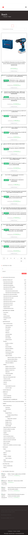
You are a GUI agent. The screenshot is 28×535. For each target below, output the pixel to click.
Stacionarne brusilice (10, 352)
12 (21, 261)
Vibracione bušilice (9, 373)
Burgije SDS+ (8, 416)
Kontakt (18, 531)
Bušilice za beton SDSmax (11, 368)
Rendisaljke (8, 336)
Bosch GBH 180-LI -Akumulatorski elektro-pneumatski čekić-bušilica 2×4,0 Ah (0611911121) (14, 197)
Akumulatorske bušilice (8, 283)
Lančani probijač (9, 334)
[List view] (15, 26)
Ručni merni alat (6, 463)
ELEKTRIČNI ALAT (6, 321)
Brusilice (5, 341)
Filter (24, 273)
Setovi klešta (8, 451)
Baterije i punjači (18, 113)
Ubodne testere (9, 339)
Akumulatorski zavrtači (8, 304)
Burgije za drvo (8, 422)
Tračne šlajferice (9, 353)
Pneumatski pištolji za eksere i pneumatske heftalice (13, 401)
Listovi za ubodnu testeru (8, 436)
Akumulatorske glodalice (8, 285)
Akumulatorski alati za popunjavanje (10, 296)
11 (24, 258)
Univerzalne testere (7, 380)
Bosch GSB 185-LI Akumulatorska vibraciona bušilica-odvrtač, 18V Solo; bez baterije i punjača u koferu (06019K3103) (14, 64)
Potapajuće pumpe (7, 317)
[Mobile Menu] (26, 7)
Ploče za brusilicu (6, 441)
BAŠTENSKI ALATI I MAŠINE (8, 310)
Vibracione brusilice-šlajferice (11, 361)
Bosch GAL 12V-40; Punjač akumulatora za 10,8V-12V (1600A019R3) (14, 116)
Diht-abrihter (8, 327)
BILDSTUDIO (21, 533)
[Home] (1, 16)
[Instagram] (14, 1)
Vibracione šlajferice (9, 362)
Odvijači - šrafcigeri (7, 456)
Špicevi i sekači (6, 443)
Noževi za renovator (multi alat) (9, 439)
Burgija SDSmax (9, 412)
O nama (14, 531)
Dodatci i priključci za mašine (9, 429)
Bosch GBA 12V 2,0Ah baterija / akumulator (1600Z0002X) (14, 180)
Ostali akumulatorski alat (8, 308)
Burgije (4, 411)
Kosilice (4, 314)
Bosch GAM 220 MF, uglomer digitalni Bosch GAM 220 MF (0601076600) (14, 133)
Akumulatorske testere (8, 288)
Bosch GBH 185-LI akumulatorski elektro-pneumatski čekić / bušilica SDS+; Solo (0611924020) (14, 230)
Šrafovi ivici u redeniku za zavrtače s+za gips (12, 444)
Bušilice (4, 364)
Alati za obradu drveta (7, 323)
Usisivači (5, 382)
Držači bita (8, 407)
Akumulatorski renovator (8, 297)
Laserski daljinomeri (11, 78)
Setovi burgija (8, 425)
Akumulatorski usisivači (8, 303)
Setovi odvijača (9, 458)
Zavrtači (5, 384)
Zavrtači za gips (9, 387)
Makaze (5, 454)
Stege (4, 460)
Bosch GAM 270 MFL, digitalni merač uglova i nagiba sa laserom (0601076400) (14, 164)
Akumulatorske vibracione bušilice (9, 60)
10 (21, 258)
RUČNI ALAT (5, 447)
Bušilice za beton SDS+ (10, 366)
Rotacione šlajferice (9, 348)
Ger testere (8, 329)
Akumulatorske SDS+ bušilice (10, 211)
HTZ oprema (6, 434)
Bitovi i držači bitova (7, 405)
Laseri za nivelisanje (12, 130)
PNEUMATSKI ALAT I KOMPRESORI (10, 399)
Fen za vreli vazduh (7, 375)
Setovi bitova (8, 409)
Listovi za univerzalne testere (9, 437)
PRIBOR (4, 403)
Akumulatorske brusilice (8, 281)
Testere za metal (6, 378)
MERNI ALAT (17, 78)
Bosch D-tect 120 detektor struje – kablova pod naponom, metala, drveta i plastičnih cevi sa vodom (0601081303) (14, 99)
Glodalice (7, 330)
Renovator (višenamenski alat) (9, 377)
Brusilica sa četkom (9, 343)
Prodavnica (10, 531)
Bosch (10, 16)
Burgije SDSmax (9, 420)
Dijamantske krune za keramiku (9, 427)
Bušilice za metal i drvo (10, 370)
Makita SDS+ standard (12, 418)
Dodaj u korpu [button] (14, 71)
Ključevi (4, 452)
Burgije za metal (9, 423)
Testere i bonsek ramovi (8, 461)
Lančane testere (6, 316)
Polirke (7, 345)
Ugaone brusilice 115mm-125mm (14, 357)
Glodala (5, 432)
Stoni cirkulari (8, 337)
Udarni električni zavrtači (10, 386)
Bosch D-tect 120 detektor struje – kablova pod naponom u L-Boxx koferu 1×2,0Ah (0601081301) (14, 81)
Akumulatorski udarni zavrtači (9, 301)
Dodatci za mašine (7, 430)
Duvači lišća (5, 312)
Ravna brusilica (8, 346)
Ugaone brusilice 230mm (12, 359)
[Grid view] (12, 26)
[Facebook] (13, 1)
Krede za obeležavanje (7, 465)
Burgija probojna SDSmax (13, 414)
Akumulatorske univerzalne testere (12, 292)
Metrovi (5, 467)
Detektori (5, 393)
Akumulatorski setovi (7, 299)
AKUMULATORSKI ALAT (20, 60)
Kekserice (7, 332)
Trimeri (4, 319)
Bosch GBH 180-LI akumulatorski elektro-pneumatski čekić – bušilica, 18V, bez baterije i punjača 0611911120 (14, 213)
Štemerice (7, 371)
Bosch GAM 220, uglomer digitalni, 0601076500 (14, 148)
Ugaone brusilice (9, 355)
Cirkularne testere (9, 325)
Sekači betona (8, 350)
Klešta (4, 449)
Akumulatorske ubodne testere (12, 290)
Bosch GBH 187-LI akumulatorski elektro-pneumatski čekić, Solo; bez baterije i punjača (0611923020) (14, 246)
